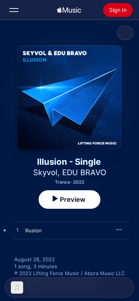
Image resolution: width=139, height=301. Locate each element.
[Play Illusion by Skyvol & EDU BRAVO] (17, 230)
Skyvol (45, 172)
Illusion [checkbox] (33, 230)
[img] (69, 10)
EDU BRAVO (84, 172)
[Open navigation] (13, 10)
